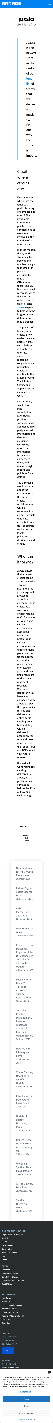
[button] (49, 1372)
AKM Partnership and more (22, 912)
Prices (4, 1259)
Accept (26, 1399)
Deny (26, 1406)
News (4, 1256)
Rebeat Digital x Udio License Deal (24, 891)
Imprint (32, 1419)
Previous (25, 835)
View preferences (26, 1413)
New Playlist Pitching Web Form (23, 1052)
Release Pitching (9, 1301)
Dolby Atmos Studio (10, 1273)
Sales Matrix (7, 1249)
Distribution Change (10, 1277)
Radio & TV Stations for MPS (13, 1316)
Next (27, 840)
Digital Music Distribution (12, 1234)
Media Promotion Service (12, 1305)
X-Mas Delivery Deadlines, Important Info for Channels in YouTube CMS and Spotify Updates (24, 955)
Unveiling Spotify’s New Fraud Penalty (24, 1167)
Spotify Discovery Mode (21, 1204)
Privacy (20, 1419)
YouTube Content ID (10, 1252)
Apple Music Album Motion (13, 1280)
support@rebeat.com (11, 1367)
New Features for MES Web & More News (24, 871)
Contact (8, 1350)
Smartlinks (6, 1323)
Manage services (26, 1392)
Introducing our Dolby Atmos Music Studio (24, 1099)
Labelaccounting (9, 1245)
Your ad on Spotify (9, 1308)
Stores (4, 1241)
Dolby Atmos (7, 1269)
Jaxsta (20, 307)
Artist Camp (6, 1319)
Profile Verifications (10, 1312)
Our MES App (7, 1284)
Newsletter (6, 1298)
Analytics (5, 1238)
